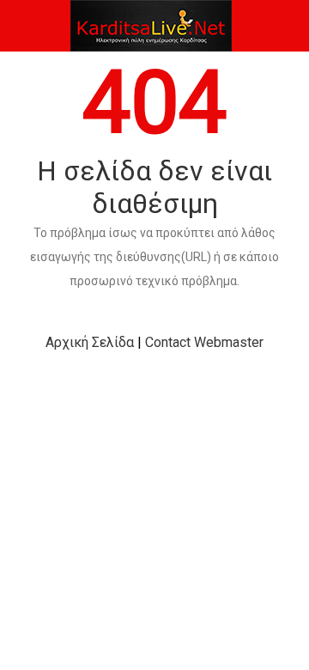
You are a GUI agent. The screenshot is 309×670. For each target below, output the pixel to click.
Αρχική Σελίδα (89, 342)
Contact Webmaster (204, 342)
